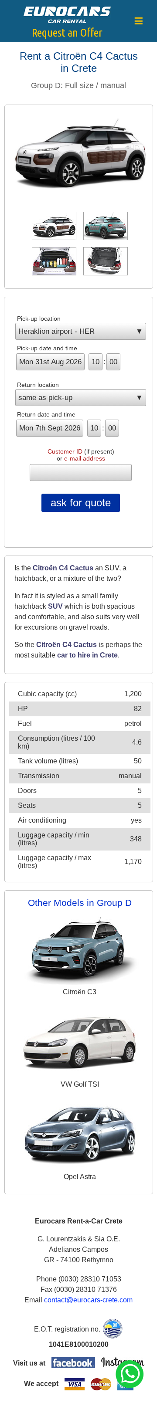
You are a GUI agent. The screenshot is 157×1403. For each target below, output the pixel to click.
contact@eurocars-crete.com (88, 1300)
